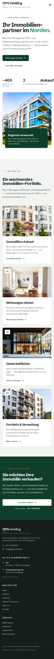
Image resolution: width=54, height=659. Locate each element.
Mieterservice (8, 623)
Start (5, 590)
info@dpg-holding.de (14, 549)
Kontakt (6, 609)
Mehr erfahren (12, 441)
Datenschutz (8, 630)
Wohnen (6, 594)
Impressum (7, 626)
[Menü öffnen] (49, 4)
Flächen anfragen (13, 380)
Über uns (6, 605)
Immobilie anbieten (14, 258)
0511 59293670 (12, 545)
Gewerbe (6, 598)
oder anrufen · (27, 508)
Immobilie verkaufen (14, 66)
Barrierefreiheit (9, 634)
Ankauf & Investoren (11, 602)
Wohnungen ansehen (14, 58)
